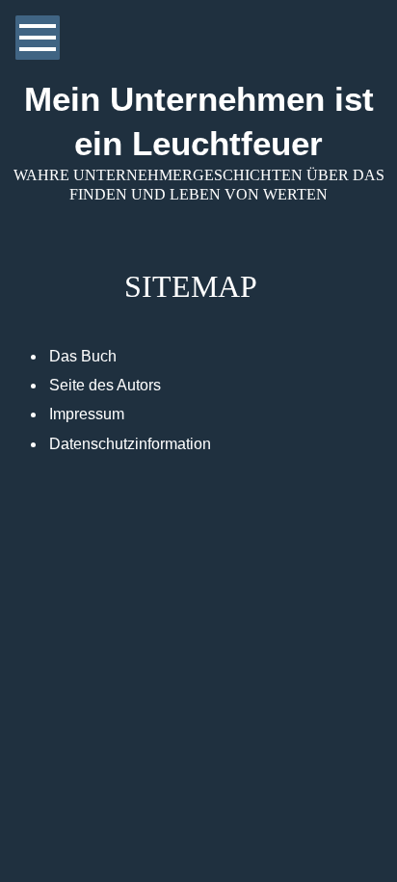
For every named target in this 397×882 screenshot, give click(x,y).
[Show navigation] (37, 37)
